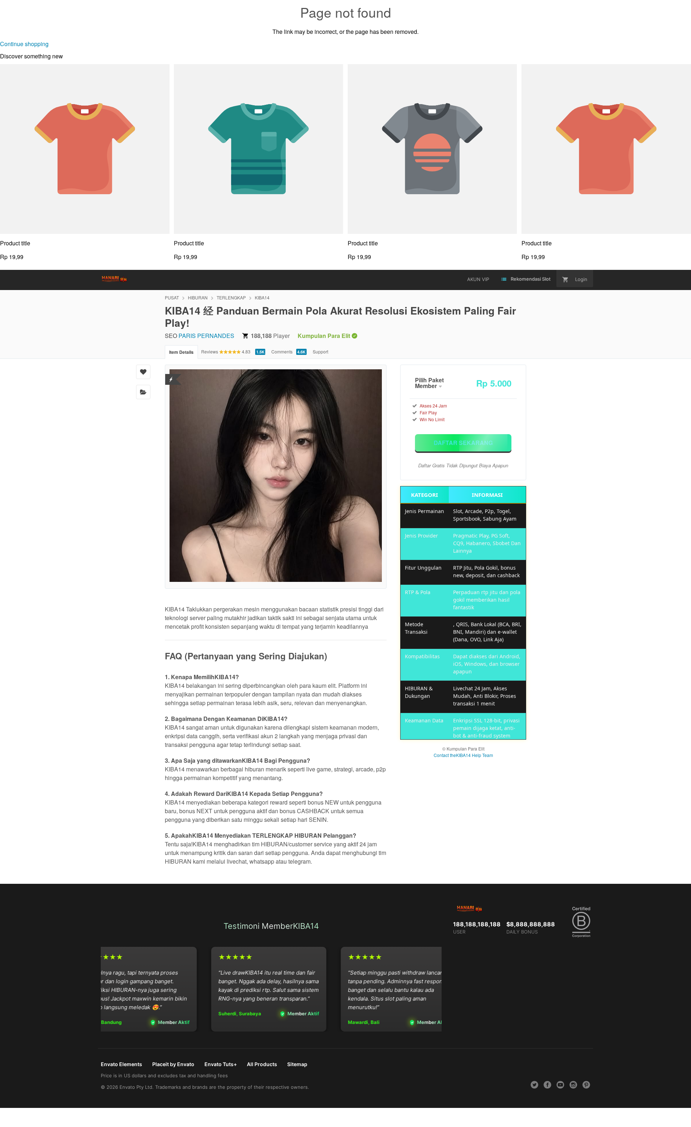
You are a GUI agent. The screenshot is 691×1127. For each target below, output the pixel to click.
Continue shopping (24, 44)
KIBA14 (262, 297)
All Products (262, 1064)
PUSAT (172, 297)
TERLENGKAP (231, 297)
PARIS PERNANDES (206, 335)
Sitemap (297, 1064)
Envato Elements (121, 1064)
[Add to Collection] (143, 392)
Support (320, 351)
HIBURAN (198, 297)
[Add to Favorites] (143, 372)
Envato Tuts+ (220, 1064)
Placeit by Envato (173, 1064)
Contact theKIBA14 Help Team (463, 755)
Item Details (181, 352)
